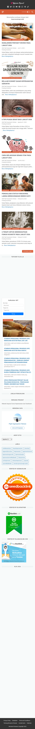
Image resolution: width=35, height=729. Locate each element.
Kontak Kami (22, 723)
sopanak (26, 460)
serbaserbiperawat (17, 460)
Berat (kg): (5, 303)
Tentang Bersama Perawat (10, 723)
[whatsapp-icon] (22, 7)
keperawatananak (27, 451)
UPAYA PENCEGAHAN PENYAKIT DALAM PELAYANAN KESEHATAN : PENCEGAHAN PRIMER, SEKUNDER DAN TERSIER (16, 382)
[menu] (4, 12)
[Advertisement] (17, 277)
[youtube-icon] (16, 7)
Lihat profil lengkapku (17, 428)
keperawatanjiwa (19, 454)
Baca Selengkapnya (7, 56)
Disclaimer (14, 720)
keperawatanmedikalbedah (9, 457)
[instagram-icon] (13, 7)
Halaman (29, 723)
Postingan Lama (27, 251)
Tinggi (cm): (5, 307)
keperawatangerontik (18, 39)
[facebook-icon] (8, 7)
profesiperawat (6, 460)
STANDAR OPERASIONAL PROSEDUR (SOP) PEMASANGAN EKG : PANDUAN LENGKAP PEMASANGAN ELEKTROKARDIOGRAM (17, 360)
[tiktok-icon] (28, 7)
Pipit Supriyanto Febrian (17, 424)
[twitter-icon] (11, 7)
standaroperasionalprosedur (21, 463)
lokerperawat (21, 457)
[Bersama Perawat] (17, 3)
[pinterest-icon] (25, 7)
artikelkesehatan (6, 39)
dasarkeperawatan (18, 448)
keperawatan (5, 78)
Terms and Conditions (24, 720)
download (27, 448)
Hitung (13, 313)
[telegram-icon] (19, 7)
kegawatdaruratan (7, 451)
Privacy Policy (7, 720)
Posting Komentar (6, 49)
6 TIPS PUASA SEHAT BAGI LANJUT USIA (17, 119)
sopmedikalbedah (7, 463)
